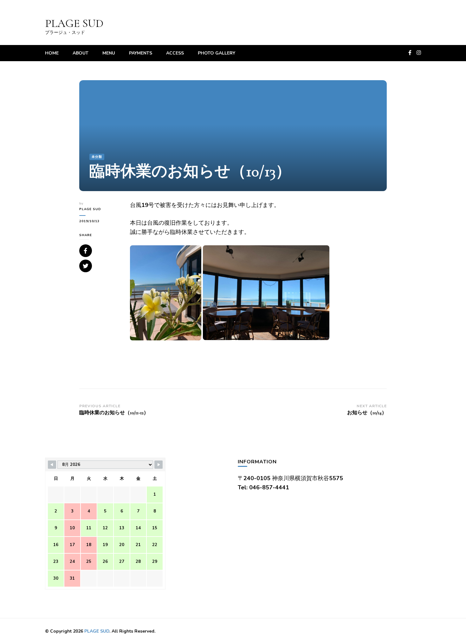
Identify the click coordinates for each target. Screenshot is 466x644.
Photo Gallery (216, 53)
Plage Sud (90, 209)
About (80, 53)
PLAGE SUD (74, 23)
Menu (108, 53)
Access (175, 53)
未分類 (97, 157)
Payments (140, 53)
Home (52, 53)
